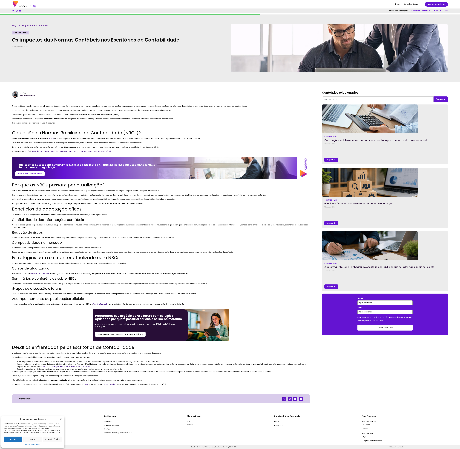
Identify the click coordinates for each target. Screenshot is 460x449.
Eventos (190, 424)
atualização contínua (39, 273)
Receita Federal (100, 304)
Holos (276, 421)
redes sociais (109, 384)
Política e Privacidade (32, 445)
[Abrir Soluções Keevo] (419, 4)
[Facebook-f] (13, 11)
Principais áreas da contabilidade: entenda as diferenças (358, 203)
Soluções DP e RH (369, 421)
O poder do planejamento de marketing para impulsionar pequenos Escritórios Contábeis (72, 151)
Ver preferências (52, 439)
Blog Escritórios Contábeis (35, 25)
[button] (60, 419)
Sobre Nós (108, 421)
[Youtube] (20, 11)
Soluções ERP (367, 433)
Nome (360, 298)
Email (360, 307)
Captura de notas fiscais (372, 441)
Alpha (365, 437)
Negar (33, 439)
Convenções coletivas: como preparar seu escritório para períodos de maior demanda (376, 140)
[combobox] (378, 99)
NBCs (51, 138)
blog (86, 384)
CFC (127, 138)
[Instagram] (17, 11)
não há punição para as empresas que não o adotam (66, 366)
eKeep (365, 428)
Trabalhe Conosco (111, 425)
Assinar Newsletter (385, 327)
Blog (14, 25)
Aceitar (13, 439)
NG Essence (279, 425)
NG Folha (366, 425)
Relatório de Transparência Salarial (118, 433)
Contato (107, 429)
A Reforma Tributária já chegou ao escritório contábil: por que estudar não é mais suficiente (379, 267)
